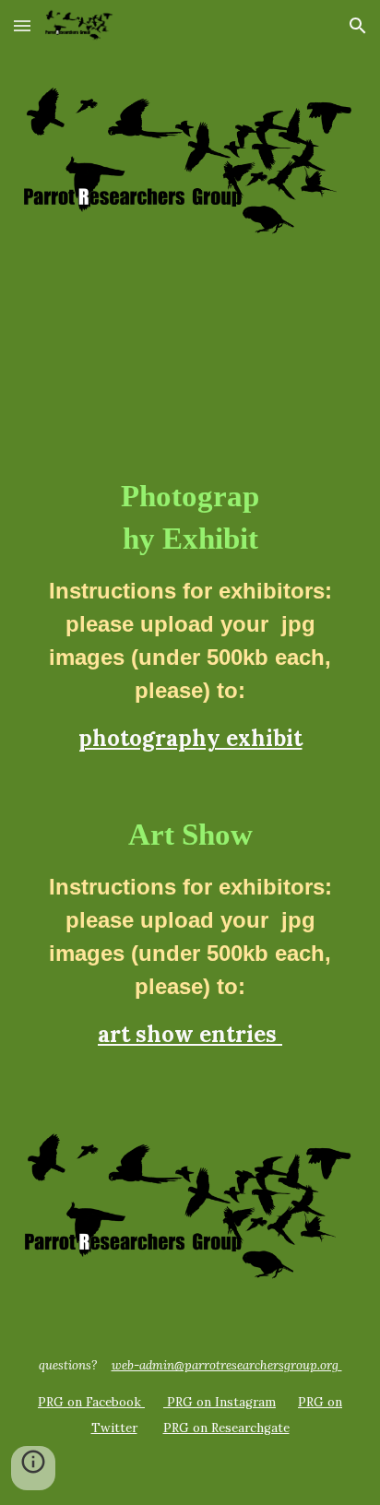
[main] (190, 734)
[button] (22, 25)
